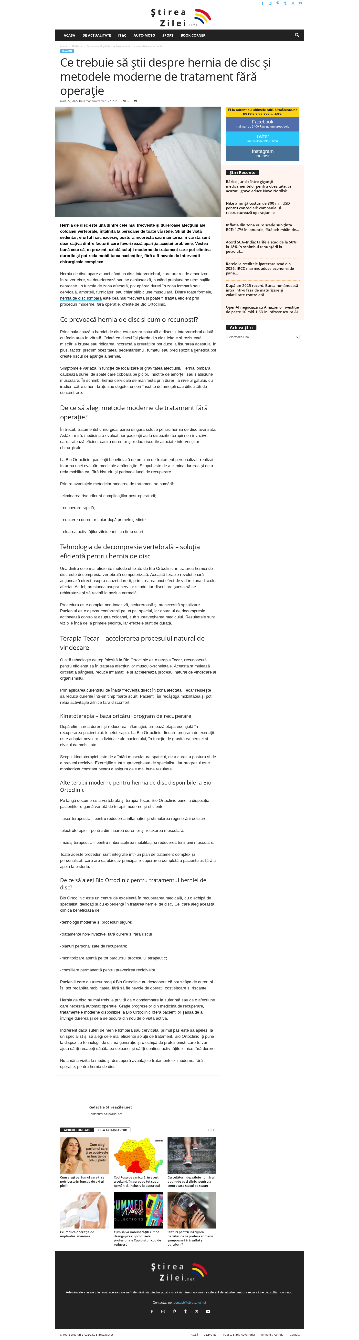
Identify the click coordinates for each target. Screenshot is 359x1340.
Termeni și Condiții (272, 1334)
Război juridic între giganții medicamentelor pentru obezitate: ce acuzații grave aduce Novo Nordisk (259, 186)
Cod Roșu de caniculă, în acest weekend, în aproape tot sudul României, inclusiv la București (137, 1181)
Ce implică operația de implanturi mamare (77, 1234)
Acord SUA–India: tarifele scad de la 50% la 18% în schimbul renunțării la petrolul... (261, 247)
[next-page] (213, 1130)
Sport (167, 35)
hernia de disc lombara (81, 298)
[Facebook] (263, 3)
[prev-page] (208, 1130)
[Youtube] (301, 3)
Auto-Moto (144, 35)
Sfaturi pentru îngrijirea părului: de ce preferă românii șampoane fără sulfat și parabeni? (190, 1238)
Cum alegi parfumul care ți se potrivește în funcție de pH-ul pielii (82, 1181)
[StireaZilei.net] (179, 18)
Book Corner (193, 35)
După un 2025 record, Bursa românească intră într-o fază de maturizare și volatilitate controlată (262, 290)
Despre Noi (210, 1334)
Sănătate (77, 46)
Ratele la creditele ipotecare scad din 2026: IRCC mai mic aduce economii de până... (260, 268)
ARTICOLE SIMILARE (77, 1130)
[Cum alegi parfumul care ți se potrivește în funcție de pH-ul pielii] (84, 1155)
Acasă (63, 46)
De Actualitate (97, 35)
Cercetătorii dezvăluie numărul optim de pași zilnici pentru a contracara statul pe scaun (191, 1181)
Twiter (262, 136)
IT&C (122, 35)
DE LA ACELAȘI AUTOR (112, 1130)
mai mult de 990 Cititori (262, 141)
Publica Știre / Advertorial (239, 1334)
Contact (295, 1334)
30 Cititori (262, 156)
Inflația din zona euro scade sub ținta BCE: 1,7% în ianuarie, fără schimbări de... (262, 227)
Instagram (263, 151)
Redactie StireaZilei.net (110, 1107)
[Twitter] (293, 3)
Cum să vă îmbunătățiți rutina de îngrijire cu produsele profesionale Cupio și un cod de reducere (137, 1238)
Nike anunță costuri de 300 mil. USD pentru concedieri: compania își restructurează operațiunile (258, 208)
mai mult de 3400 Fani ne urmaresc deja (262, 126)
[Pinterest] (278, 3)
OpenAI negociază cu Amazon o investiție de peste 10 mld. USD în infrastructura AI (262, 309)
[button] (297, 35)
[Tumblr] (285, 3)
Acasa (69, 35)
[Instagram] (270, 3)
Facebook (262, 121)
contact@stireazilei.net (190, 1302)
